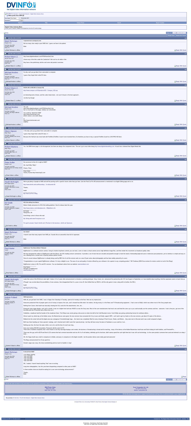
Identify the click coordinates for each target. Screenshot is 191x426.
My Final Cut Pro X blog (30, 193)
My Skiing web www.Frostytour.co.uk (34, 218)
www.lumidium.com (83, 264)
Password (7, 20)
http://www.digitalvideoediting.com (104, 146)
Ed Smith (9, 203)
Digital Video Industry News (37, 14)
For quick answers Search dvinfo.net (34, 223)
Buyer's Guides (160, 22)
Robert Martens (11, 147)
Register (20, 22)
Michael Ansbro (11, 72)
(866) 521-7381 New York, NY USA (50, 389)
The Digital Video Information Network (171, 418)
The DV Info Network (24, 14)
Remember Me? (25, 18)
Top (188, 418)
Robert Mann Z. (11, 57)
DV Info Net (15, 14)
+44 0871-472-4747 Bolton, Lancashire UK (141, 389)
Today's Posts (80, 22)
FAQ (46, 22)
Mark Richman (11, 41)
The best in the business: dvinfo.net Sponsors (59, 223)
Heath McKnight (12, 182)
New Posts (98, 401)
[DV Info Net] (21, 10)
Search (119, 22)
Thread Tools (171, 35)
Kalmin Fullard (11, 297)
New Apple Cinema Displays (109, 401)
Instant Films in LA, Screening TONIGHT (85, 401)
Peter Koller (10, 162)
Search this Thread (181, 35)
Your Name (7, 18)
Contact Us (157, 418)
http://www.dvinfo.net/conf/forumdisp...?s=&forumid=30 (39, 184)
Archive (184, 418)
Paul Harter (9, 248)
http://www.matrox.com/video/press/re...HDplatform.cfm (39, 208)
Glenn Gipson (11, 131)
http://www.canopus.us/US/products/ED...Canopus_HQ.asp (40, 90)
